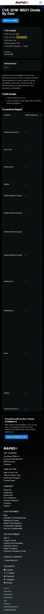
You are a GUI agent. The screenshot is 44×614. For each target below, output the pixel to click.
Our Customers (10, 498)
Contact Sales (9, 480)
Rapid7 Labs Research (13, 523)
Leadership (8, 492)
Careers (7, 506)
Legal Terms (8, 591)
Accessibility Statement (11, 606)
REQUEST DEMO (10, 21)
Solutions (7, 464)
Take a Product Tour (12, 475)
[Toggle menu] (40, 2)
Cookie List (7, 603)
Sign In (6, 538)
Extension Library (11, 546)
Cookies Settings (10, 610)
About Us (7, 490)
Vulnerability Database (13, 526)
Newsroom (8, 495)
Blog (5, 515)
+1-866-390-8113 (11, 560)
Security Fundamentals (13, 528)
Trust (5, 600)
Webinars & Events (11, 520)
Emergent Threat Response (15, 518)
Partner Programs (11, 500)
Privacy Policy (8, 594)
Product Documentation (13, 543)
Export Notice (8, 597)
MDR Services (9, 462)
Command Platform (11, 456)
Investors (7, 503)
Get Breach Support (12, 478)
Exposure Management (13, 459)
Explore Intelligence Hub (16, 437)
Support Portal (10, 540)
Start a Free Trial (10, 472)
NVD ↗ (6, 67)
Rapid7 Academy (10, 548)
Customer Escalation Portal (15, 551)
